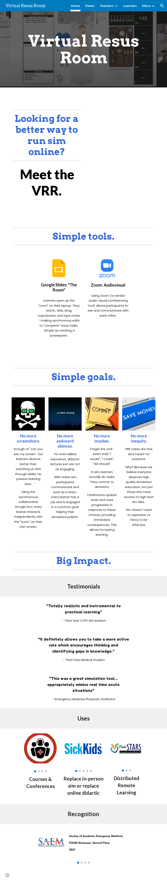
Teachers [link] (107, 6)
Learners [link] (130, 6)
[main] (83, 49)
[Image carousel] (40, 752)
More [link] (146, 6)
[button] (162, 6)
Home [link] (75, 6)
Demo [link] (89, 6)
